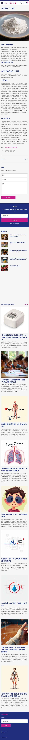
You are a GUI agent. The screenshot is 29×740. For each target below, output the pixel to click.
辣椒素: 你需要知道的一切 (15, 265)
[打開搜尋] (21, 3)
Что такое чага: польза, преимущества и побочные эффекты (18, 251)
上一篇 (4, 159)
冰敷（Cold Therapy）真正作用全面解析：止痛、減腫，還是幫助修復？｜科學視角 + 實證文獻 (14, 650)
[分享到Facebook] (6, 151)
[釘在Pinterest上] (8, 151)
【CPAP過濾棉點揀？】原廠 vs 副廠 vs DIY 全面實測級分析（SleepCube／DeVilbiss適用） (14, 337)
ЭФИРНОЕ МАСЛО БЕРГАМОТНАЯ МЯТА (17, 243)
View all (26, 304)
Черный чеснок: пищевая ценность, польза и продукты (18, 235)
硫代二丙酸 (15, 147)
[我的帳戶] (23, 3)
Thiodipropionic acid (8, 147)
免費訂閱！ (14, 220)
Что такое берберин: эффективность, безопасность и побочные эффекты (18, 259)
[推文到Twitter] (11, 151)
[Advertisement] (14, 288)
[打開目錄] (2, 3)
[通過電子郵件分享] (14, 151)
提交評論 (8, 197)
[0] (26, 3)
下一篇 (24, 159)
